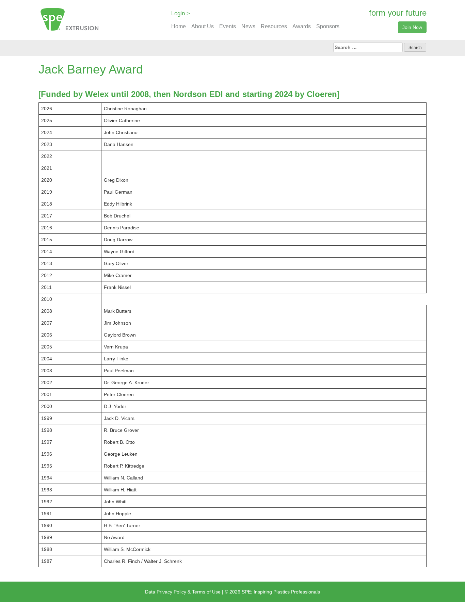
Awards (301, 26)
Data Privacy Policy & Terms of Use (183, 592)
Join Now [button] (412, 27)
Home (178, 26)
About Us (202, 26)
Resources (274, 26)
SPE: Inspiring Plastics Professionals (281, 592)
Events (227, 26)
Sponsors (327, 26)
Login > (180, 13)
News (248, 26)
